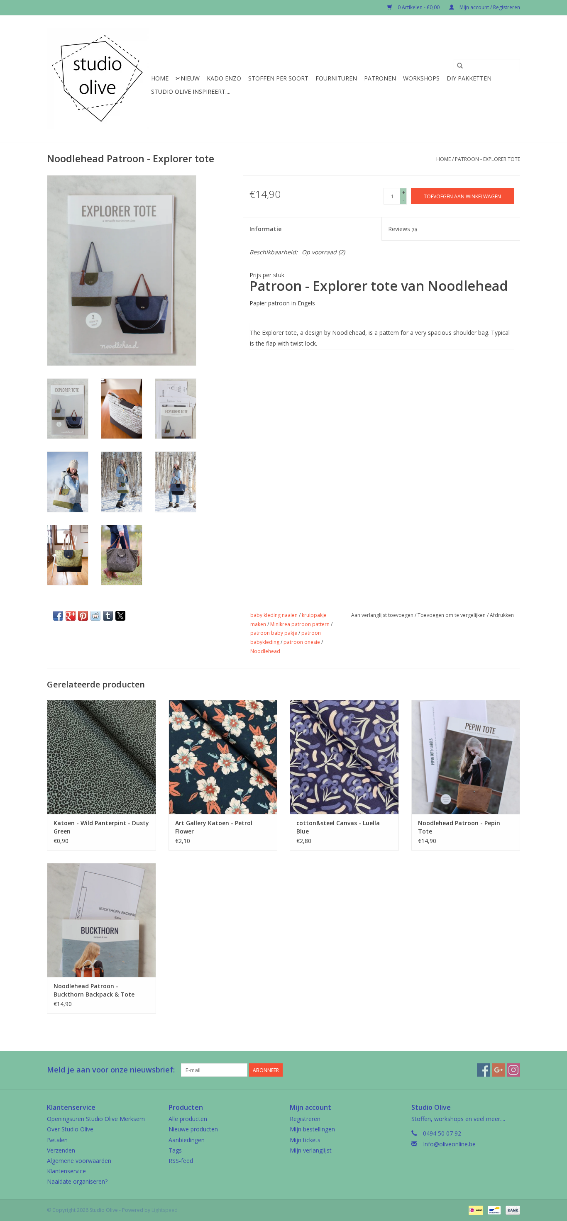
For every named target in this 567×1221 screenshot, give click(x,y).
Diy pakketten (469, 78)
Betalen (57, 1140)
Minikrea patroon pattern (300, 624)
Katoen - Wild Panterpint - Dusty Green (101, 827)
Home (160, 78)
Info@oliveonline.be (449, 1144)
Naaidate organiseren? (77, 1181)
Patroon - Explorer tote (487, 159)
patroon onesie (302, 642)
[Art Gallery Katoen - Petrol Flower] (223, 757)
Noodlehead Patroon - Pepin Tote (459, 827)
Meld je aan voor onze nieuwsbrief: (111, 1069)
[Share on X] (120, 616)
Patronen (380, 78)
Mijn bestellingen (312, 1129)
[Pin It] (83, 616)
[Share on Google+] (71, 616)
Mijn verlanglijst (311, 1150)
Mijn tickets (305, 1140)
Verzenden (61, 1150)
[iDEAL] (475, 1209)
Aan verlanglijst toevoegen (383, 615)
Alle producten (188, 1119)
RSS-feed (181, 1161)
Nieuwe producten (193, 1129)
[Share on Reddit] (95, 616)
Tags (175, 1150)
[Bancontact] (493, 1209)
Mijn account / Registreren (489, 7)
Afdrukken (502, 615)
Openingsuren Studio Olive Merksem (96, 1119)
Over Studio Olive (70, 1129)
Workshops (421, 78)
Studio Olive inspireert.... (190, 91)
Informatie (265, 229)
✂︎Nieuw (188, 78)
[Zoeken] (460, 65)
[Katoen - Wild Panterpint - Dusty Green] (101, 757)
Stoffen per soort (278, 78)
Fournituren (336, 78)
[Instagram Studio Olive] (513, 1070)
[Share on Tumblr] (108, 616)
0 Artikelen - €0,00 (418, 7)
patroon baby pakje (273, 632)
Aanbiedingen (187, 1140)
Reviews (402, 229)
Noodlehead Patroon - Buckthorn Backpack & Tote (94, 990)
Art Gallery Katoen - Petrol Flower (213, 827)
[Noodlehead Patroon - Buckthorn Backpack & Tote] (101, 920)
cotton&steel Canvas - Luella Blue (338, 827)
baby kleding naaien (274, 615)
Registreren (305, 1119)
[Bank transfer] (511, 1209)
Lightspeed (165, 1210)
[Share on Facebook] (58, 616)
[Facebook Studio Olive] (483, 1070)
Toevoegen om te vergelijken (452, 615)
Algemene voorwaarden (79, 1161)
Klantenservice (66, 1171)
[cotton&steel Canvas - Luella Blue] (344, 757)
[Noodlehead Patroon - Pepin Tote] (466, 757)
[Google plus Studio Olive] (498, 1070)
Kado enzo (224, 78)
